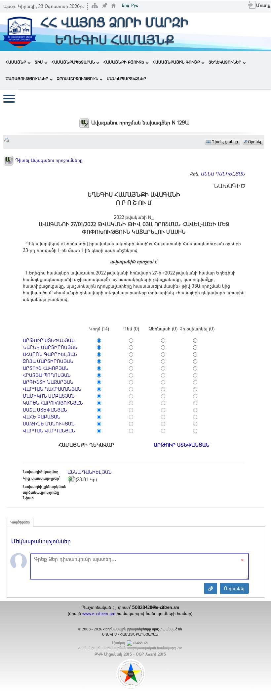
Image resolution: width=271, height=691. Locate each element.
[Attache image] (210, 588)
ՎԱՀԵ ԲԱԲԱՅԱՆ (41, 417)
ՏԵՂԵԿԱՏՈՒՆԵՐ (225, 62)
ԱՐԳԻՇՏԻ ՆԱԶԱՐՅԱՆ (48, 382)
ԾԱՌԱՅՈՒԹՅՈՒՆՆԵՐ (27, 78)
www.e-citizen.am (98, 614)
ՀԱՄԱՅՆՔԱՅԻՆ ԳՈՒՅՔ (176, 62)
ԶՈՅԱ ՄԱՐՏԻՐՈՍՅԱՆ (48, 361)
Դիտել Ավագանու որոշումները (48, 160)
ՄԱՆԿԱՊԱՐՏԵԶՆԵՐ (126, 78)
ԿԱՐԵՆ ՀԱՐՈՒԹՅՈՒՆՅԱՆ (53, 403)
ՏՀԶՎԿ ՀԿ (140, 643)
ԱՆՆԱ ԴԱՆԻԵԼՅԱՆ (223, 174)
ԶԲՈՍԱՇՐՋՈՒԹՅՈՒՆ (77, 78)
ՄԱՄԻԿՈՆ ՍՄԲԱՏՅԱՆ (49, 396)
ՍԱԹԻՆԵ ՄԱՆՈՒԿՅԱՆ (49, 423)
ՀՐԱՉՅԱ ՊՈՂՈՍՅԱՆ (47, 375)
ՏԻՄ (39, 62)
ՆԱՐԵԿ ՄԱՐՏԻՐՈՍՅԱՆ (50, 347)
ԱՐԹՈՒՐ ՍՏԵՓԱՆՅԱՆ (49, 340)
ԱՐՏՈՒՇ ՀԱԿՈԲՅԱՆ (45, 368)
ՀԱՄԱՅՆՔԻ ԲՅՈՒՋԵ (123, 62)
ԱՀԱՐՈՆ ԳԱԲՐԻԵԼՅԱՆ (50, 354)
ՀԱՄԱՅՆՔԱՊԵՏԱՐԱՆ (73, 62)
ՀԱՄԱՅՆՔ (16, 62)
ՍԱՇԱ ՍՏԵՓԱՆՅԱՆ (45, 410)
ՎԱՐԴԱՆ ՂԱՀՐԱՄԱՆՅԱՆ (52, 389)
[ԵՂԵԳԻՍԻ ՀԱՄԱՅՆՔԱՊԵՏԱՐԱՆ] (19, 31)
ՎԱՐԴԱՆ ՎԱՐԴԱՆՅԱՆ (49, 430)
